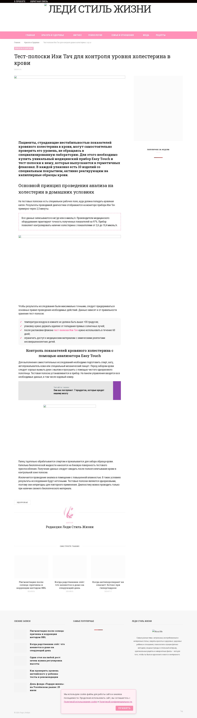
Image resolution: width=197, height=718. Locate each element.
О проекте (19, 1)
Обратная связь (39, 1)
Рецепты (161, 35)
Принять (124, 708)
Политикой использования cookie (80, 701)
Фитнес (77, 35)
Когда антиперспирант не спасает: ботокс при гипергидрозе (108, 585)
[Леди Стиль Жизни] (98, 17)
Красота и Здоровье (53, 35)
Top (181, 711)
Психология (95, 35)
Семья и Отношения (122, 35)
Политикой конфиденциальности (115, 701)
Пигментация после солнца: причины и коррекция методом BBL (31, 585)
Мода (146, 35)
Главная (30, 35)
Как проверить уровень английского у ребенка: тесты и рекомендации (44, 673)
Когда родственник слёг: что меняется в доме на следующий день (70, 585)
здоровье (22, 502)
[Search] (111, 42)
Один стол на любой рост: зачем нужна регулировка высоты (46, 660)
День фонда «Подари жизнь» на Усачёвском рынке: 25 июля (47, 687)
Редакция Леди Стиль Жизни (70, 527)
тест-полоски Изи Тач (66, 330)
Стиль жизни (93, 43)
